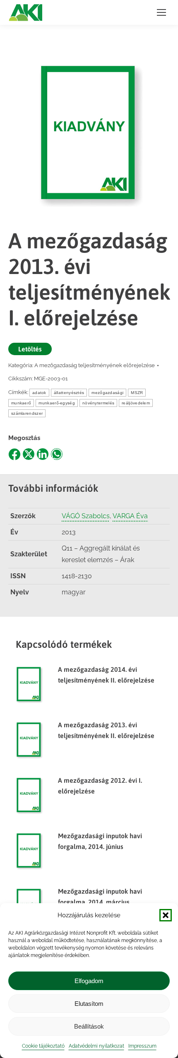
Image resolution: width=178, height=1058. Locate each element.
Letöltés (30, 349)
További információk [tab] (53, 488)
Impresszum (142, 1046)
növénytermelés (98, 403)
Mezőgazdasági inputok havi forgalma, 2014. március (100, 896)
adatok (39, 392)
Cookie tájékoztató (43, 1046)
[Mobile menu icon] (161, 12)
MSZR (137, 392)
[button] (165, 915)
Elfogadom (89, 980)
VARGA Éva (130, 516)
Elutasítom (89, 1003)
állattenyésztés (69, 392)
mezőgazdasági (107, 392)
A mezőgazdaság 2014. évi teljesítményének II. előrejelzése (106, 675)
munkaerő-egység (56, 403)
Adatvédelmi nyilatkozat (96, 1046)
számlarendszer (27, 413)
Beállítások (89, 1026)
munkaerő (21, 403)
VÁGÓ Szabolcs (86, 516)
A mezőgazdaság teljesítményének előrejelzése (94, 365)
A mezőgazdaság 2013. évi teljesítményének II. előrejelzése (106, 730)
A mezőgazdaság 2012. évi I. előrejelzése (100, 786)
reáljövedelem (136, 403)
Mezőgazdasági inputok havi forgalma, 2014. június (100, 841)
